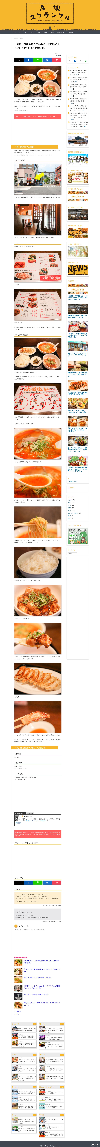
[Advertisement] (37, 132)
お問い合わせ (71, 32)
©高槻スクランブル (44, 1146)
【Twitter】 (28, 821)
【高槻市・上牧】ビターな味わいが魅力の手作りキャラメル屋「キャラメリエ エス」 (27, 1078)
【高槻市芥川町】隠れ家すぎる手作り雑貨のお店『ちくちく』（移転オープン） (54, 1078)
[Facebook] (18, 823)
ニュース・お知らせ (73, 513)
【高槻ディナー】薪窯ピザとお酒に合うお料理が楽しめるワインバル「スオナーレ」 (27, 1061)
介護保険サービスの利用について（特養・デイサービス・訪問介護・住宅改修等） (27, 1121)
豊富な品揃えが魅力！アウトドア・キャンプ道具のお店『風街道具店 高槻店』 (54, 1070)
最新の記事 (30, 813)
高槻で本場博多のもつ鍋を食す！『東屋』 (37, 977)
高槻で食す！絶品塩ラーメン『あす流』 (37, 994)
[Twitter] (16, 823)
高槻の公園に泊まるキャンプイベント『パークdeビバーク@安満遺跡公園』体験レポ (54, 1046)
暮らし (69, 515)
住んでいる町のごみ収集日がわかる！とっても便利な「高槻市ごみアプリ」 (27, 1130)
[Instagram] (20, 823)
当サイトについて (61, 32)
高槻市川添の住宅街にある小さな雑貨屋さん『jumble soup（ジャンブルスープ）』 (54, 1061)
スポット (33, 32)
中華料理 (17, 1011)
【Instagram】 (43, 821)
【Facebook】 (35, 821)
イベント (20, 32)
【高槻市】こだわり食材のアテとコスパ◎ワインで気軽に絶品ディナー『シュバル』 (27, 1044)
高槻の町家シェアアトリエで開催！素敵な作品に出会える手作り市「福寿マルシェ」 (54, 1030)
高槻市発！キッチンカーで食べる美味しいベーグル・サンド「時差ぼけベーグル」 (27, 1070)
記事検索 (52, 32)
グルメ (14, 32)
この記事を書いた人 (20, 813)
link (77, 75)
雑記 (39, 32)
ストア (26, 32)
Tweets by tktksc (72, 481)
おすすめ (45, 32)
